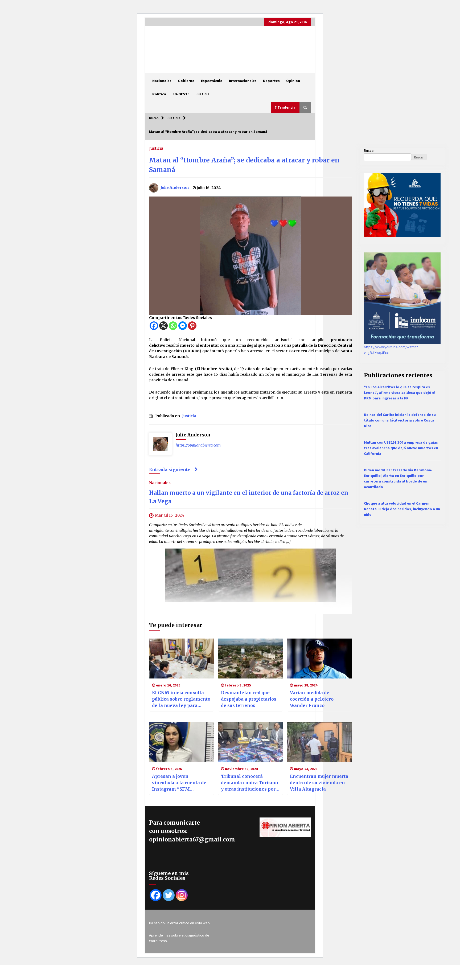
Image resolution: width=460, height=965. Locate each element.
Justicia (203, 94)
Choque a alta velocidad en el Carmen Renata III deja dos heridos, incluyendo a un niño (402, 509)
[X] (163, 325)
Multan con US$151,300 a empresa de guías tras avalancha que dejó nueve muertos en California (401, 448)
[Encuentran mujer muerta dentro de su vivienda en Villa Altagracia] (319, 742)
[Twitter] (169, 895)
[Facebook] (154, 325)
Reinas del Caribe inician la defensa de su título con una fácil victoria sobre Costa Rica (400, 420)
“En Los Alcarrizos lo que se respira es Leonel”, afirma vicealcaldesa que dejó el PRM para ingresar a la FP (399, 392)
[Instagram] (182, 895)
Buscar (369, 150)
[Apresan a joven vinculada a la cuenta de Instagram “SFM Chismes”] (181, 742)
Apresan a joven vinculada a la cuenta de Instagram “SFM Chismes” (179, 783)
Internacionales (243, 80)
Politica (159, 94)
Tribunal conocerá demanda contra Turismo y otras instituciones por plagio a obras (249, 783)
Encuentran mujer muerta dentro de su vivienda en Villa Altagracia (319, 783)
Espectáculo (212, 80)
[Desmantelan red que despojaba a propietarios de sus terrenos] (250, 658)
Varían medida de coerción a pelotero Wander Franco (312, 699)
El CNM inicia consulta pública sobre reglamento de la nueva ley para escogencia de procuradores (181, 699)
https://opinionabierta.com (198, 445)
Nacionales (161, 80)
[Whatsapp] (173, 325)
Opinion (293, 80)
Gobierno (186, 80)
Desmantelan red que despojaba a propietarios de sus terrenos (248, 699)
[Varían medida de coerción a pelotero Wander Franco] (319, 658)
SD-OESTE (180, 94)
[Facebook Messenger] (182, 325)
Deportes (271, 80)
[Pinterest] (192, 325)
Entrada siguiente (170, 469)
